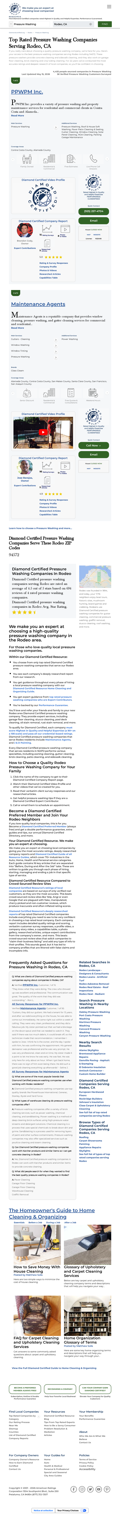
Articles (48, 1435)
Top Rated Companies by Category (22, 1417)
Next (107, 159)
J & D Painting (22, 742)
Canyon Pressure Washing (95, 1035)
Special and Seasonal (55, 1472)
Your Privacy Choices (68, 1510)
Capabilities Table (49, 278)
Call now (92, 445)
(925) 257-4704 (93, 211)
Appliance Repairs (90, 1147)
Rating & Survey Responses (54, 263)
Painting (84, 1144)
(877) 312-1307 (40, 1494)
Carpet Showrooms (90, 1140)
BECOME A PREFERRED (24, 1389)
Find (105, 24)
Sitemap (13, 1428)
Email (93, 220)
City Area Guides (53, 1475)
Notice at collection (43, 1510)
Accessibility (87, 1469)
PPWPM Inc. (30, 985)
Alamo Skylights (89, 1050)
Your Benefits (86, 1415)
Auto (46, 1462)
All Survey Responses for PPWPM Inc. (35, 1004)
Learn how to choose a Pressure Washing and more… (40, 528)
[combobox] (31, 24)
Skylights (84, 1150)
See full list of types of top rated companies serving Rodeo (94, 1157)
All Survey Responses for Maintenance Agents (40, 1071)
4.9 (41, 494)
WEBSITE (96, 235)
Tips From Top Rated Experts (59, 1422)
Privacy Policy (86, 1462)
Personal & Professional (56, 1469)
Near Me (13, 1425)
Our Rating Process (19, 1422)
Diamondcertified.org (17, 32)
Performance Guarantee (53, 705)
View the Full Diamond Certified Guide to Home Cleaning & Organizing (54, 1368)
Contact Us (85, 1442)
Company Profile (48, 267)
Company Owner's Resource (24, 1459)
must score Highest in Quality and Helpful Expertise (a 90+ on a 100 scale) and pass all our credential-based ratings (42, 730)
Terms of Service (88, 1459)
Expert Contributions (25, 248)
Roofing (84, 1137)
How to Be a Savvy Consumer (60, 1425)
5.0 (41, 257)
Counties (13, 1432)
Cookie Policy (86, 1466)
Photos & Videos (48, 270)
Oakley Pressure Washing (94, 1012)
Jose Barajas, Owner (25, 479)
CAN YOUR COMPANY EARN (95, 1389)
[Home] (14, 10)
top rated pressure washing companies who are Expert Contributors (42, 698)
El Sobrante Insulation (92, 1067)
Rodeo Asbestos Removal (94, 983)
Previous (13, 159)
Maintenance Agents (58, 739)
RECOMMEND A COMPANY (60, 1389)
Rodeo (30, 32)
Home (47, 1459)
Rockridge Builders (90, 1098)
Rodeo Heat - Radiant (92, 994)
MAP (88, 235)
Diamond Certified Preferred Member (44, 826)
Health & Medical (53, 1466)
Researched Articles (50, 274)
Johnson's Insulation (91, 1102)
